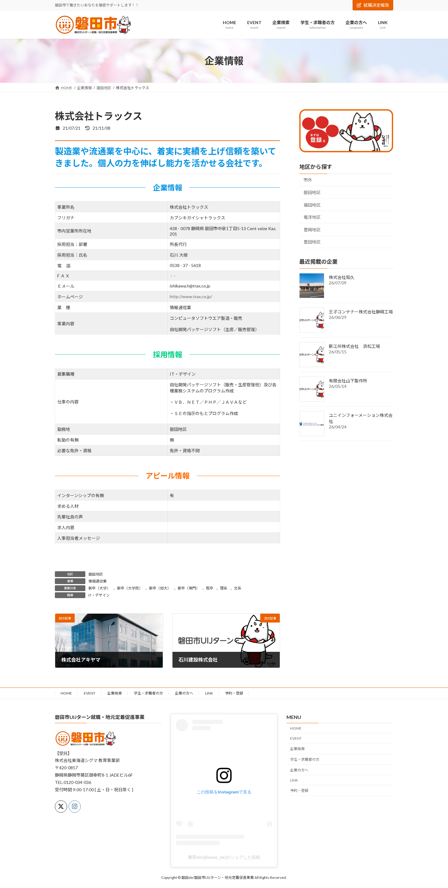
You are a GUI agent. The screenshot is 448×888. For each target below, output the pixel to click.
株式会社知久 (341, 277)
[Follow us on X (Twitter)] (61, 806)
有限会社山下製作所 (348, 381)
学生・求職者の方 (148, 693)
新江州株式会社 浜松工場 (354, 346)
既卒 (209, 588)
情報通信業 (97, 581)
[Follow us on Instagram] (75, 806)
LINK (209, 693)
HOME (66, 693)
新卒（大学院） (130, 588)
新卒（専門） (189, 588)
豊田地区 (312, 242)
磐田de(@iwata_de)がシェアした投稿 (224, 856)
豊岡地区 (312, 229)
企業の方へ (184, 693)
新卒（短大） (160, 588)
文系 (237, 588)
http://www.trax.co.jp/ (191, 296)
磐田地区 (95, 574)
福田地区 (312, 205)
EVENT (89, 693)
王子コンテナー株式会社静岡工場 (361, 312)
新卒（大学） (99, 588)
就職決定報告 (376, 5)
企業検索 (114, 693)
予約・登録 (234, 693)
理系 (223, 588)
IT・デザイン (99, 595)
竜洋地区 (312, 217)
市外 (308, 180)
